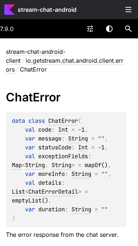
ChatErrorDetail (53, 191)
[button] (128, 28)
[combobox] (90, 28)
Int (63, 130)
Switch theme (109, 28)
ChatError (63, 121)
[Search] (128, 28)
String (78, 138)
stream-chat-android (47, 9)
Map (17, 165)
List (18, 191)
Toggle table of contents (128, 9)
